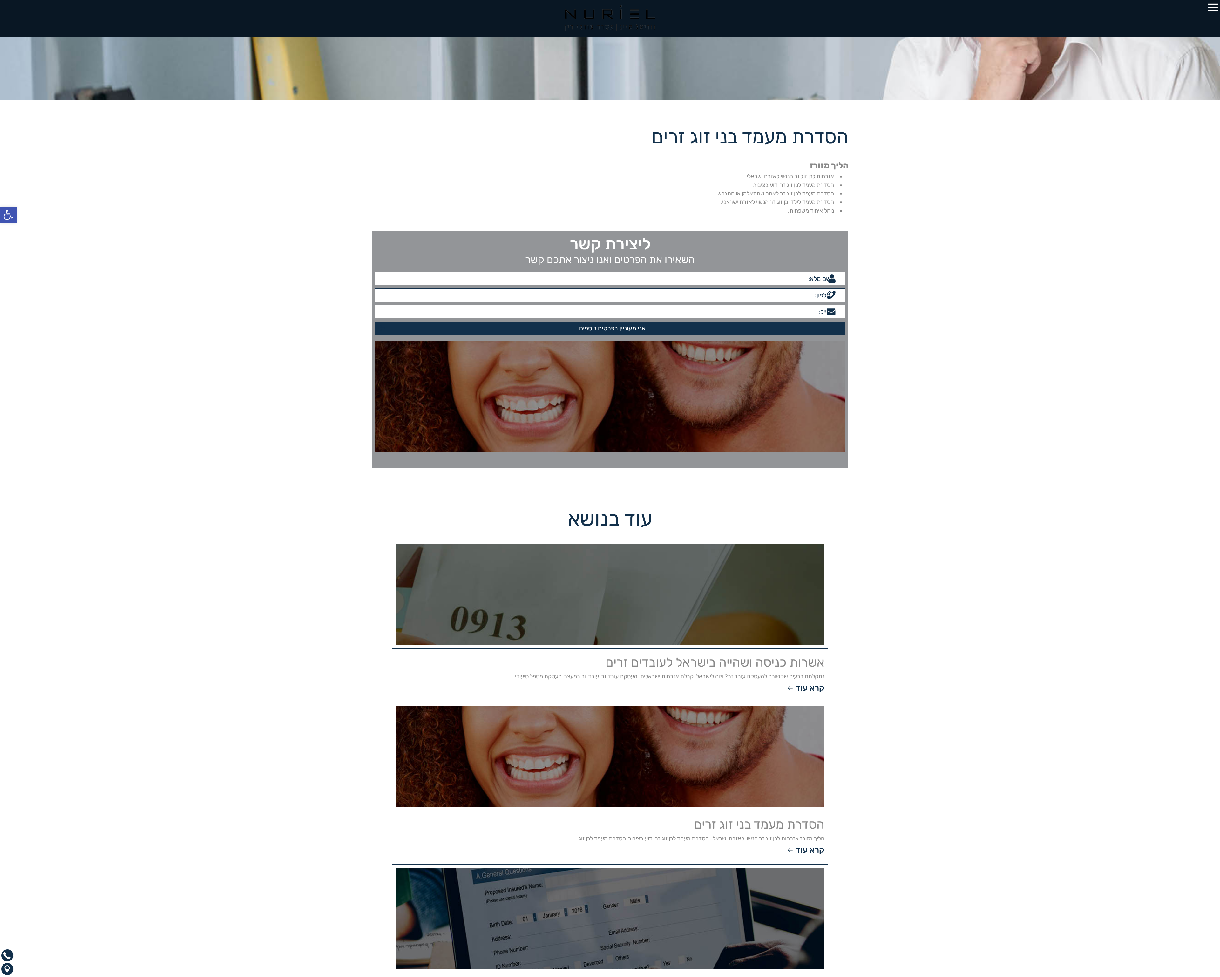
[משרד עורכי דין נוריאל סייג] (610, 18)
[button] (8, 215)
